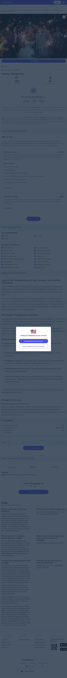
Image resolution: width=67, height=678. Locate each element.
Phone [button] (56, 467)
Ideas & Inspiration (40, 645)
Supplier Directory (39, 642)
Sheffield (16, 70)
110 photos (6, 66)
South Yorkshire (8, 70)
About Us (5, 639)
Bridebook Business (24, 639)
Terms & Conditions (43, 663)
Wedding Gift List (39, 647)
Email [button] (34, 467)
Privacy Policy (32, 663)
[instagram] (35, 486)
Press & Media (6, 645)
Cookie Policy (22, 663)
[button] (65, 36)
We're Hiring (6, 642)
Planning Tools (38, 639)
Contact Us (5, 647)
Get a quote (34, 61)
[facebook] (31, 486)
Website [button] (13, 467)
